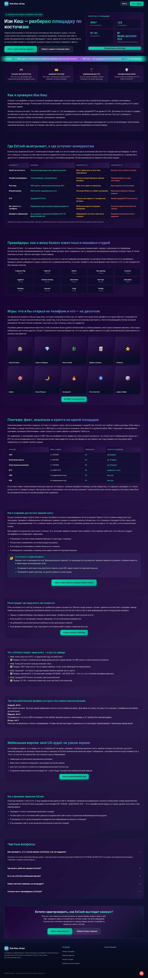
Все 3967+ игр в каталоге (74, 399)
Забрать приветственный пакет (55, 49)
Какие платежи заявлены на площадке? (26, 884)
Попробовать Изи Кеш (114, 48)
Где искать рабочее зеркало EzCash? (24, 868)
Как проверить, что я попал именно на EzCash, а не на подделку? (37, 852)
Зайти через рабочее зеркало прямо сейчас (74, 583)
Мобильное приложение (71, 963)
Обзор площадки (68, 951)
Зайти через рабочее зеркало (21, 49)
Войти (124, 4)
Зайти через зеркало (60, 931)
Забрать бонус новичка (87, 931)
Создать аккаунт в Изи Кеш (74, 632)
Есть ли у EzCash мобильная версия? (24, 876)
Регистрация (137, 4)
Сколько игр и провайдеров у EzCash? (25, 891)
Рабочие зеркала (68, 955)
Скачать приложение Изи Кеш (74, 776)
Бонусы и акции (67, 959)
